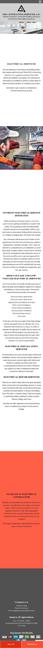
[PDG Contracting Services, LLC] (22, 8)
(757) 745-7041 (24, 608)
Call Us (10, 644)
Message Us (32, 644)
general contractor (32, 221)
